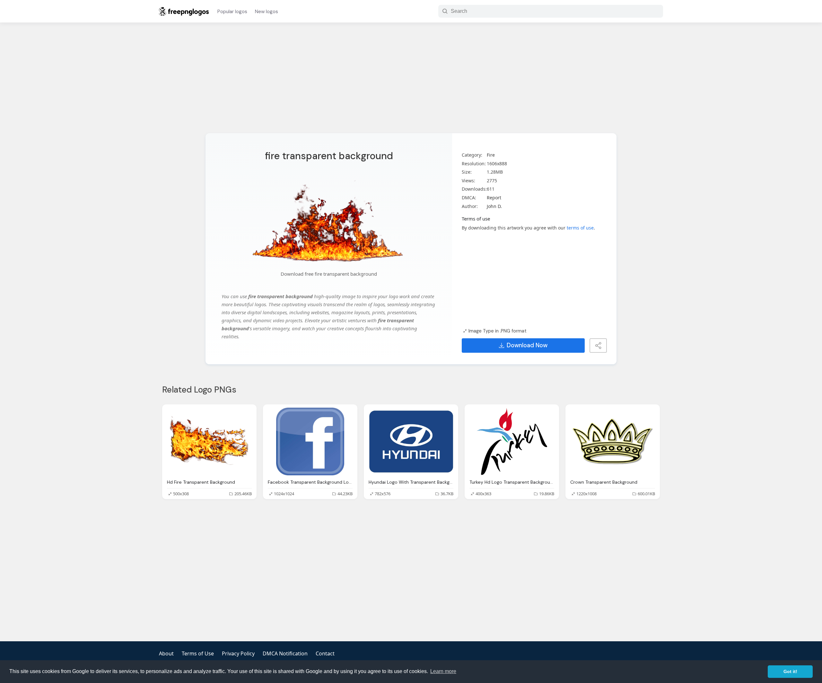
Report (494, 198)
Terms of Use (198, 653)
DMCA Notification (285, 653)
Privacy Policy (238, 653)
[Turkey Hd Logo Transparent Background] (511, 441)
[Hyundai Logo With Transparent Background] (411, 441)
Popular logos (232, 11)
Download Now (527, 345)
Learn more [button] (443, 671)
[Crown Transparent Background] (612, 441)
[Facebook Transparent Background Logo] (310, 441)
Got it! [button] (790, 671)
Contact (325, 653)
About (166, 653)
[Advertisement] (411, 82)
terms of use (580, 228)
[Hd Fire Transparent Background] (209, 441)
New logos (266, 11)
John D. (494, 206)
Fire (491, 155)
